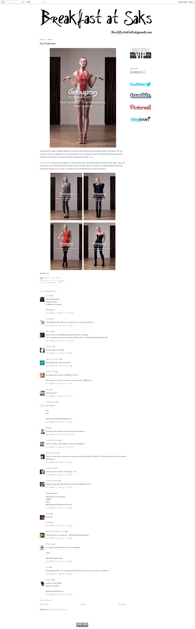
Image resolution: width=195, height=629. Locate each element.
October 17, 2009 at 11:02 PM (59, 313)
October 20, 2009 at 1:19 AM (59, 526)
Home (83, 604)
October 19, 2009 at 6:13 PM (59, 487)
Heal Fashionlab (47, 43)
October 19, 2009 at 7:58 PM (59, 508)
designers (52, 282)
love (60, 282)
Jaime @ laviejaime (52, 359)
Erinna (48, 319)
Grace (48, 513)
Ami (47, 567)
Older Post (122, 604)
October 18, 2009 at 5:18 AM (59, 325)
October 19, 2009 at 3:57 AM (59, 383)
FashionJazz (50, 468)
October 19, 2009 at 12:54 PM (59, 447)
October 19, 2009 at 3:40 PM (59, 462)
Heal (91, 157)
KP (47, 428)
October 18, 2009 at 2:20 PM (59, 353)
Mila (47, 389)
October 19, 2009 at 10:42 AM (59, 434)
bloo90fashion (50, 402)
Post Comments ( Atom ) (58, 609)
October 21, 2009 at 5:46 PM (59, 574)
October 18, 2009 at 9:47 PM (59, 366)
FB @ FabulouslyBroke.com (55, 531)
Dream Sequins (51, 453)
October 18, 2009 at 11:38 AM (59, 341)
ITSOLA (49, 544)
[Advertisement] (140, 197)
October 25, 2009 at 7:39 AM (59, 594)
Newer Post (44, 604)
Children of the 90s (52, 440)
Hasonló (49, 580)
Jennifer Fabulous (52, 480)
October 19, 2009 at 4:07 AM (59, 396)
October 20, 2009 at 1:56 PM (59, 538)
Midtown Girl (50, 371)
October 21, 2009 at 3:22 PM (59, 561)
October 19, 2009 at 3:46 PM (59, 475)
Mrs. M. (48, 331)
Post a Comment (45, 600)
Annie (48, 295)
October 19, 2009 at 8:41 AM (59, 422)
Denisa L (49, 346)
